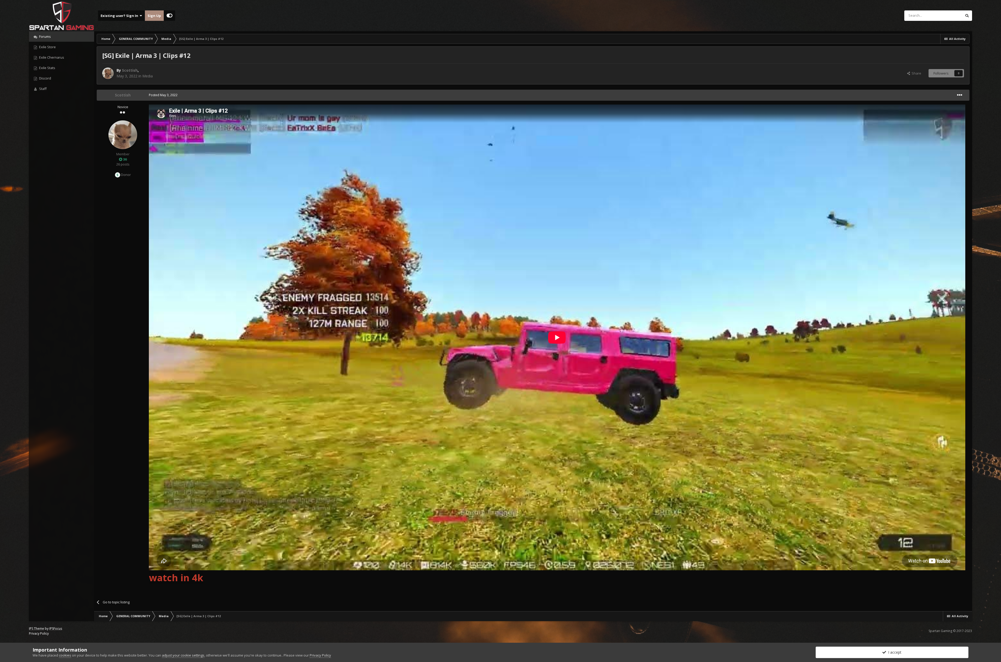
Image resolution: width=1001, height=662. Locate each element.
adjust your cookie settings (183, 655)
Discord (44, 78)
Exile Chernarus (51, 57)
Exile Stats (46, 67)
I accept (893, 652)
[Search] (967, 15)
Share (915, 73)
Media (147, 75)
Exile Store (47, 47)
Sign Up (154, 15)
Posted (163, 95)
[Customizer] (169, 15)
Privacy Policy (39, 633)
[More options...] (959, 95)
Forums (44, 36)
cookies (65, 655)
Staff (42, 88)
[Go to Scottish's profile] (108, 73)
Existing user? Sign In (120, 15)
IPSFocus (55, 628)
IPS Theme (36, 628)
